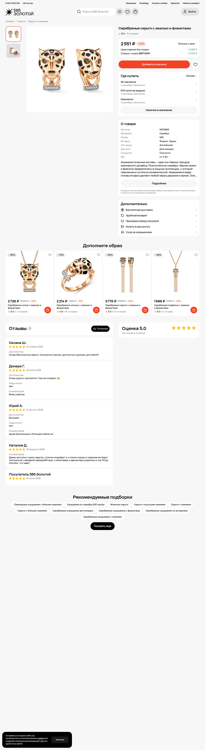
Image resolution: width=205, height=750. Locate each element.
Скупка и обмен (159, 3)
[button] (159, 83)
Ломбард (144, 3)
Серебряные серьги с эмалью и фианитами (122, 306)
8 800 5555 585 (13, 3)
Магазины (131, 3)
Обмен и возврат (191, 3)
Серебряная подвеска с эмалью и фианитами (171, 306)
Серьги (21, 21)
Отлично (60, 740)
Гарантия (175, 3)
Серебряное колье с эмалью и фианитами (24, 306)
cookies (40, 738)
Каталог (10, 21)
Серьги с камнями (38, 21)
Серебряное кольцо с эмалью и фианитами (74, 306)
